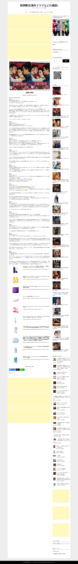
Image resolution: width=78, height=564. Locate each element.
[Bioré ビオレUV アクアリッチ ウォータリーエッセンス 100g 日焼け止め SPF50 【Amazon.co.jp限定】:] (15, 360)
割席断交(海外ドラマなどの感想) (39, 5)
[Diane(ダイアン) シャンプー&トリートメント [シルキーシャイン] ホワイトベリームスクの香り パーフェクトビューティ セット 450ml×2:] (15, 280)
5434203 (28, 342)
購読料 (54, 44)
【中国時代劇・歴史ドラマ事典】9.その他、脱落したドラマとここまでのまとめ (61, 440)
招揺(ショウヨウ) (64, 94)
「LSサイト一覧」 (56, 551)
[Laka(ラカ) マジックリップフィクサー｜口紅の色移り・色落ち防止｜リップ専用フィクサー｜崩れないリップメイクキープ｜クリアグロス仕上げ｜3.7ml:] (15, 270)
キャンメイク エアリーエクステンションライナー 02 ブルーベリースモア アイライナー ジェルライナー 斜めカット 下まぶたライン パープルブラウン (36, 317)
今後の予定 (59, 382)
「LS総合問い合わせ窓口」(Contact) (59, 553)
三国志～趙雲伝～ (59, 451)
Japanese (56, 52)
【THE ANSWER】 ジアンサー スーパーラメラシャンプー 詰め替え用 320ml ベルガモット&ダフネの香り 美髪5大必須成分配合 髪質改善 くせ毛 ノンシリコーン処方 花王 (36, 327)
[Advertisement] (30, 21)
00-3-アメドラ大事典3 (48, 12)
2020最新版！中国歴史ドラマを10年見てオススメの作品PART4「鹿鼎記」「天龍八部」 (63, 360)
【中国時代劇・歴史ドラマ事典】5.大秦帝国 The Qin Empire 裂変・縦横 (61, 327)
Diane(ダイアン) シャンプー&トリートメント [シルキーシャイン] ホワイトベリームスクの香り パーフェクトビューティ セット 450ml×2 (36, 277)
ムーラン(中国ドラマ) (61, 412)
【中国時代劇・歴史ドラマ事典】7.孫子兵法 (61, 434)
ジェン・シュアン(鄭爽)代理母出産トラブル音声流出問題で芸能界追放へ (61, 339)
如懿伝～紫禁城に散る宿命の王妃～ (63, 483)
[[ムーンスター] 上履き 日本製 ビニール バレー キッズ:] (15, 300)
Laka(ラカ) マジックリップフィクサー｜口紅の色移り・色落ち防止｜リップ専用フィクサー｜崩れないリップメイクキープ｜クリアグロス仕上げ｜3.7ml (36, 267)
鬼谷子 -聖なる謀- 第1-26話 (62, 386)
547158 (28, 269)
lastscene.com (43, 562)
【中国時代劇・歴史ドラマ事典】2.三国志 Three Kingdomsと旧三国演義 (61, 246)
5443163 (28, 298)
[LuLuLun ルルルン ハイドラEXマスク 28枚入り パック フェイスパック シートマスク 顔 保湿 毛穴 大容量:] (15, 290)
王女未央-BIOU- (60, 459)
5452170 (28, 359)
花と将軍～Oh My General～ (62, 372)
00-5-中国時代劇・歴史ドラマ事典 (36, 12)
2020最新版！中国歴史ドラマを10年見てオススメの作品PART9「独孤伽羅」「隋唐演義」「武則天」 (63, 367)
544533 (28, 329)
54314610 (28, 349)
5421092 (28, 279)
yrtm (36, 95)
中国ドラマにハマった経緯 (62, 403)
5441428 (28, 289)
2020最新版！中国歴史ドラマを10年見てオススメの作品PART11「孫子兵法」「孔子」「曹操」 (61, 397)
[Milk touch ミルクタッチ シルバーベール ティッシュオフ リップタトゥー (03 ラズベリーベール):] (15, 310)
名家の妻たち (59, 464)
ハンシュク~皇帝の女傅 (61, 468)
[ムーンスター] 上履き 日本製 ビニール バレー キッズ (31, 296)
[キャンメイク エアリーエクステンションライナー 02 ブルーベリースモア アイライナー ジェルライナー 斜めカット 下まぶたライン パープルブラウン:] (15, 320)
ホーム (26, 12)
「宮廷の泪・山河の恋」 (24, 189)
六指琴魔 (58, 455)
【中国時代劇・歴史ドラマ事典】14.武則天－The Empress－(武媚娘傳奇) (61, 181)
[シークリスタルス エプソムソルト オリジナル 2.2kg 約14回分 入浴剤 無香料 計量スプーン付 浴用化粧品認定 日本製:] (15, 350)
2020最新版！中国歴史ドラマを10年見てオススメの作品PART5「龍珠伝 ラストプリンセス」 (61, 429)
